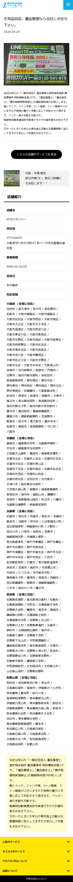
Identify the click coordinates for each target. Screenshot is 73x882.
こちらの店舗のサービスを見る (36, 154)
